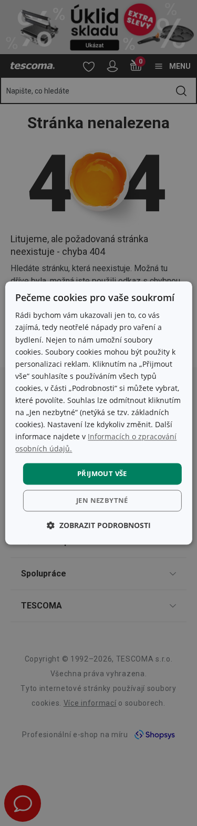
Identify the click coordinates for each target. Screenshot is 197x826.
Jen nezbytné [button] (102, 500)
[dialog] (98, 412)
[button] (99, 526)
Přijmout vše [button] (102, 473)
